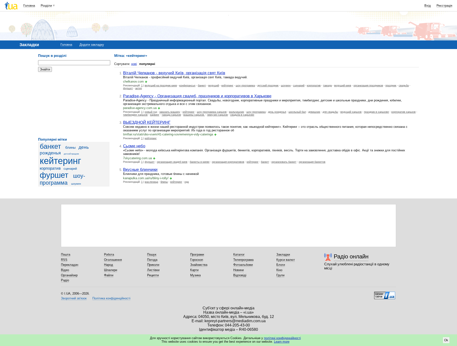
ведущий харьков (351, 111)
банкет (50, 146)
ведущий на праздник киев (161, 85)
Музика (195, 275)
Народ (108, 265)
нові (134, 64)
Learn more (281, 341)
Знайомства (198, 265)
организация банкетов (312, 161)
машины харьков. (194, 114)
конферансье (187, 85)
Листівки (153, 270)
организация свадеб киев (172, 161)
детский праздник (71, 154)
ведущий (213, 85)
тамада (327, 85)
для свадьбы (330, 111)
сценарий (70, 168)
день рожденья (277, 111)
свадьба (404, 85)
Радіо (65, 280)
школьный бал (297, 111)
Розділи (46, 5)
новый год (151, 111)
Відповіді (239, 275)
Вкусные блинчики (140, 169)
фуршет (54, 175)
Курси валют (285, 260)
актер (138, 88)
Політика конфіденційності (111, 298)
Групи (280, 275)
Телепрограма (243, 260)
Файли (108, 275)
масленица (151, 181)
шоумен (76, 183)
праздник (390, 85)
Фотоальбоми (243, 265)
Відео (65, 270)
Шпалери (110, 270)
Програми (197, 254)
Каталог (239, 254)
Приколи (153, 265)
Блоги (280, 265)
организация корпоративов (228, 161)
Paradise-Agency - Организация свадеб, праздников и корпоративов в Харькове (197, 96)
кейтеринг (60, 161)
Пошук (151, 254)
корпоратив (50, 168)
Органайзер (69, 275)
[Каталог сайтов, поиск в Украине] (384, 294)
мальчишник (236, 111)
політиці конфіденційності (282, 338)
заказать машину (169, 111)
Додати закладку (91, 44)
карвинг (154, 114)
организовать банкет (283, 161)
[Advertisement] (73, 104)
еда (186, 181)
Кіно (279, 270)
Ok (446, 340)
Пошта (65, 254)
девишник (314, 111)
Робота (109, 254)
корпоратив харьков (403, 111)
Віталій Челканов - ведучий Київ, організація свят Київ (174, 72)
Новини (238, 270)
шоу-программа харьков (212, 111)
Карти (194, 270)
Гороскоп (196, 260)
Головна (29, 5)
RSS (64, 260)
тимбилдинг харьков (135, 114)
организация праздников (368, 85)
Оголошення (113, 260)
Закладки (283, 254)
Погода (152, 260)
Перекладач (69, 265)
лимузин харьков (217, 114)
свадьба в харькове (242, 114)
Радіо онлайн (351, 256)
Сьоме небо (134, 145)
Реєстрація (444, 5)
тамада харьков (171, 114)
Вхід (427, 5)
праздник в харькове (376, 111)
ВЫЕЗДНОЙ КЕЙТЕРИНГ (146, 122)
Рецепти (153, 275)
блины (70, 147)
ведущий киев (342, 85)
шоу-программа (245, 85)
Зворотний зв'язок (74, 298)
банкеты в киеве (199, 161)
